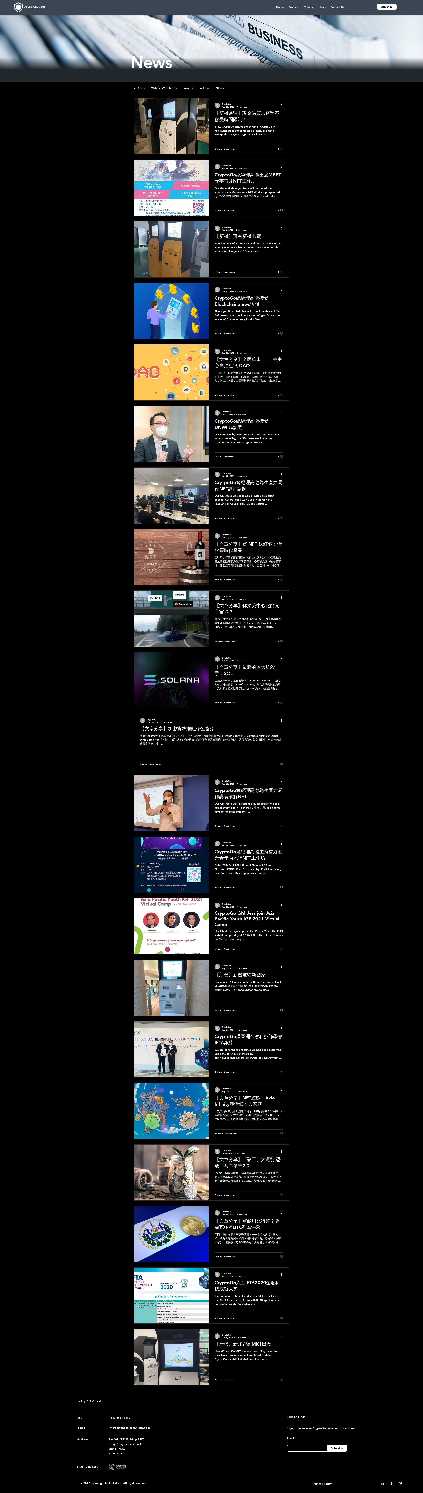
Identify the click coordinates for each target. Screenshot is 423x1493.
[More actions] (283, 105)
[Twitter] (401, 1483)
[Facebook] (391, 1483)
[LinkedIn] (382, 1483)
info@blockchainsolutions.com (129, 1427)
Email (290, 1438)
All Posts (139, 88)
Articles (204, 88)
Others (220, 88)
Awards (188, 88)
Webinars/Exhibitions (164, 88)
